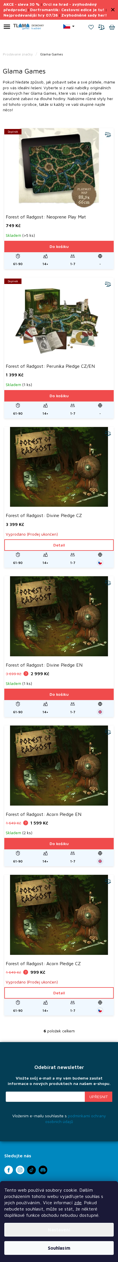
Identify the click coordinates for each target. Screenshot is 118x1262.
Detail (59, 544)
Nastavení (59, 1229)
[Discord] (43, 1170)
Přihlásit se (98, 1097)
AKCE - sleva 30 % (21, 4)
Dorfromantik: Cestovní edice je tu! (67, 9)
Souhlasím (59, 1248)
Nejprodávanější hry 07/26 (30, 15)
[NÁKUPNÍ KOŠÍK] (112, 27)
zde (78, 1202)
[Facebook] (8, 1170)
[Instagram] (20, 1170)
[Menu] (7, 27)
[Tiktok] (31, 1170)
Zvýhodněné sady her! (84, 15)
